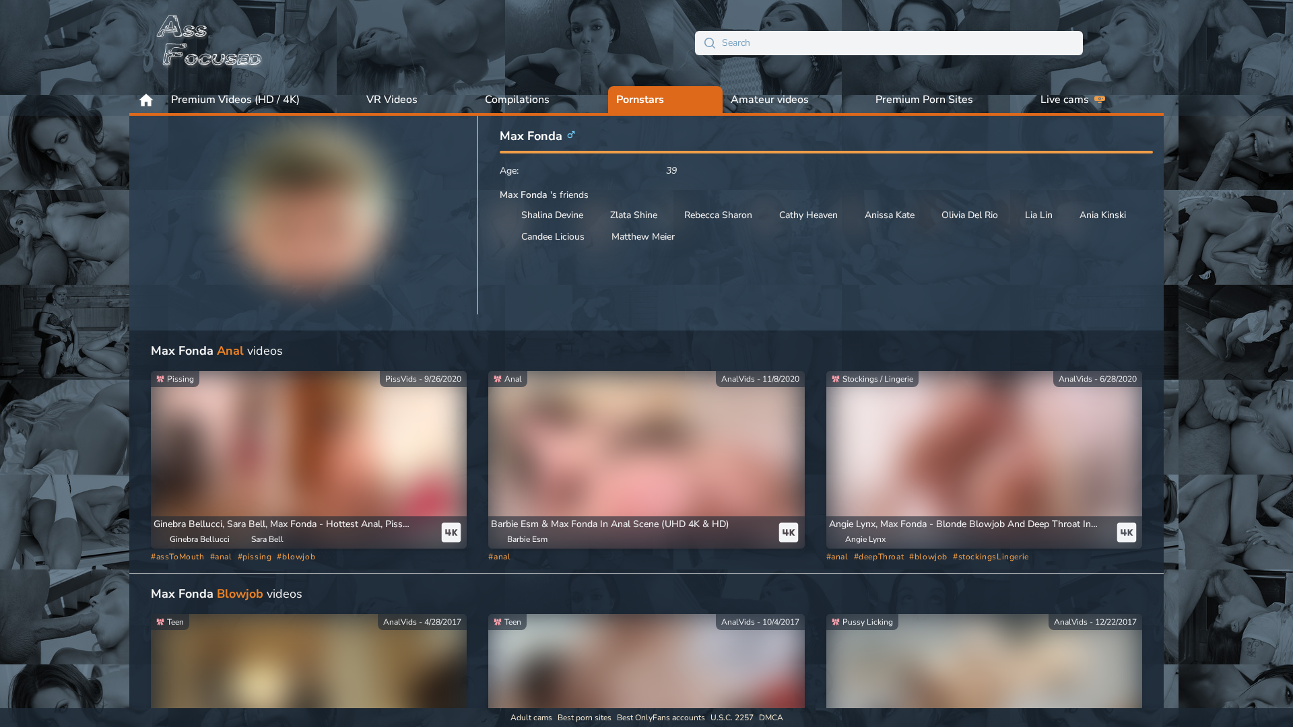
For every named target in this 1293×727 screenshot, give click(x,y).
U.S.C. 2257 (732, 717)
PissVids (401, 379)
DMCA (771, 717)
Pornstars (640, 99)
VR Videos (392, 99)
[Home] (210, 43)
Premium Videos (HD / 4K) (235, 99)
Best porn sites (584, 717)
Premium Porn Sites (924, 99)
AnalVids (738, 379)
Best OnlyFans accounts (661, 717)
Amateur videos (770, 99)
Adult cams (531, 717)
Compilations (517, 99)
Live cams (1064, 99)
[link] (309, 460)
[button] (293, 524)
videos (217, 351)
